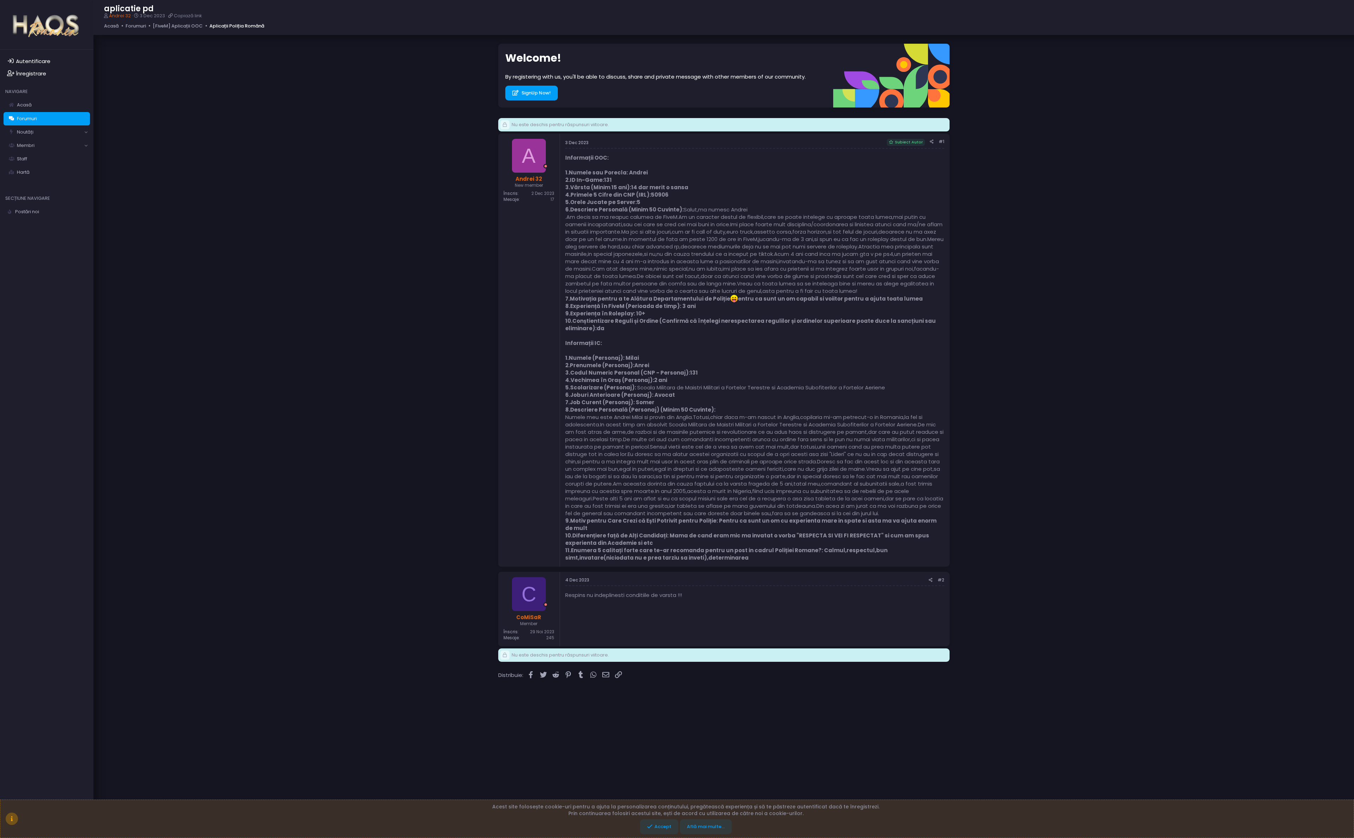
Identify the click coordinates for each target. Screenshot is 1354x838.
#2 (941, 580)
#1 (941, 141)
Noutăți (25, 132)
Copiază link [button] (188, 15)
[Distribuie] (931, 142)
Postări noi (27, 211)
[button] (86, 132)
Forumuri (27, 118)
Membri (26, 145)
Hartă (23, 172)
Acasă (24, 104)
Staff (22, 158)
